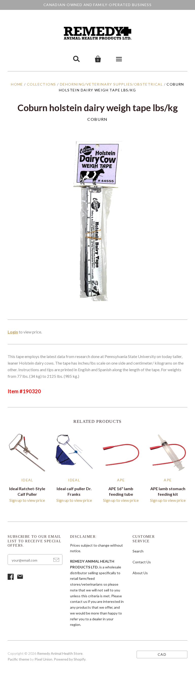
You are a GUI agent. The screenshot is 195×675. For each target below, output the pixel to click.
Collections (41, 84)
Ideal (27, 480)
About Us (140, 573)
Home (17, 84)
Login (13, 331)
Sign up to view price (27, 500)
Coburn (97, 119)
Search (138, 551)
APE (121, 480)
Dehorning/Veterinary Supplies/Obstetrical (111, 84)
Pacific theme (18, 659)
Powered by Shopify (69, 659)
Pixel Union (43, 659)
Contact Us (142, 562)
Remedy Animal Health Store (60, 653)
